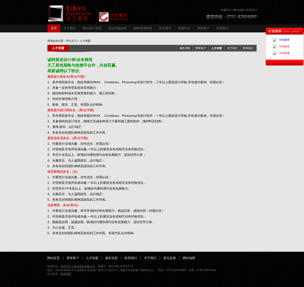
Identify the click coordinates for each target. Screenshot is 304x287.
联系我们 (251, 10)
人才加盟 (216, 48)
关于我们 (70, 28)
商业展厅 (165, 28)
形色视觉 (66, 273)
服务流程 (185, 48)
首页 (54, 28)
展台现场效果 (117, 28)
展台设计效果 (92, 28)
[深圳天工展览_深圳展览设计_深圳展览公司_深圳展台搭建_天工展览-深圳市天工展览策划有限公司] (91, 13)
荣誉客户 (203, 28)
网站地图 (238, 10)
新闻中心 (184, 28)
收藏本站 (226, 10)
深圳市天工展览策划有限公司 (78, 266)
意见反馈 (169, 258)
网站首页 (71, 40)
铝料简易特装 (143, 28)
